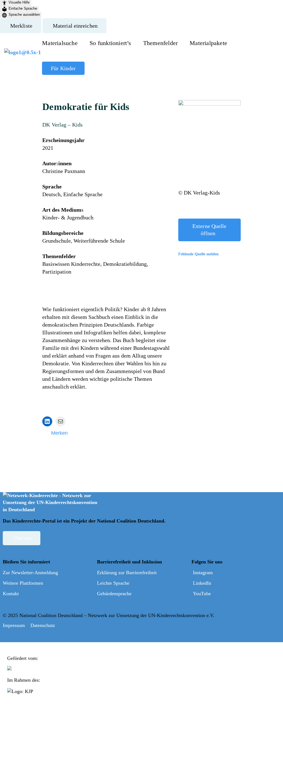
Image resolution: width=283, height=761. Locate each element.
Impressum (14, 625)
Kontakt (11, 593)
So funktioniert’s (110, 43)
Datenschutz (42, 625)
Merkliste (21, 26)
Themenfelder (160, 43)
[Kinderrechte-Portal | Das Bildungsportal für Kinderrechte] (22, 55)
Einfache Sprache (23, 8)
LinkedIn (202, 583)
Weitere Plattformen (23, 583)
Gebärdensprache (114, 593)
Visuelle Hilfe (19, 2)
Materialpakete (208, 43)
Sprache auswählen (24, 14)
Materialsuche (60, 43)
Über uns (22, 538)
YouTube (202, 593)
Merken (59, 433)
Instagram (203, 572)
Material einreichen (75, 26)
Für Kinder (63, 68)
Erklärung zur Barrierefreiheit (127, 572)
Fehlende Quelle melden (198, 254)
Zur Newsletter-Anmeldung (30, 572)
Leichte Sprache (113, 583)
